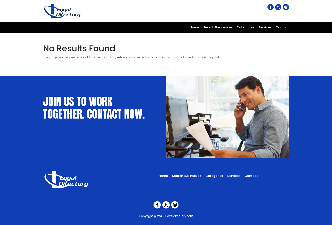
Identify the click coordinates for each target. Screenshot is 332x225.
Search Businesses (217, 28)
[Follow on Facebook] (270, 7)
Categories (245, 28)
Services (264, 28)
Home (194, 28)
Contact (282, 28)
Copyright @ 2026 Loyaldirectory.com (166, 216)
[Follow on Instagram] (286, 7)
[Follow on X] (278, 7)
